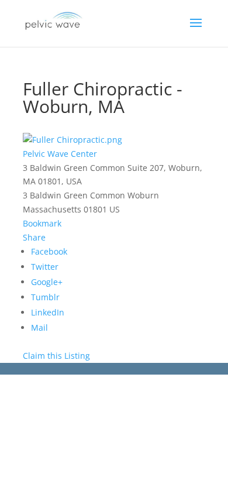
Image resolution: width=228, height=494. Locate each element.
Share (34, 237)
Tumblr (45, 297)
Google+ (47, 281)
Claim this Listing (56, 355)
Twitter (44, 266)
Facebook (49, 251)
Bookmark (42, 223)
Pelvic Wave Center (60, 153)
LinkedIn (47, 312)
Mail (39, 327)
